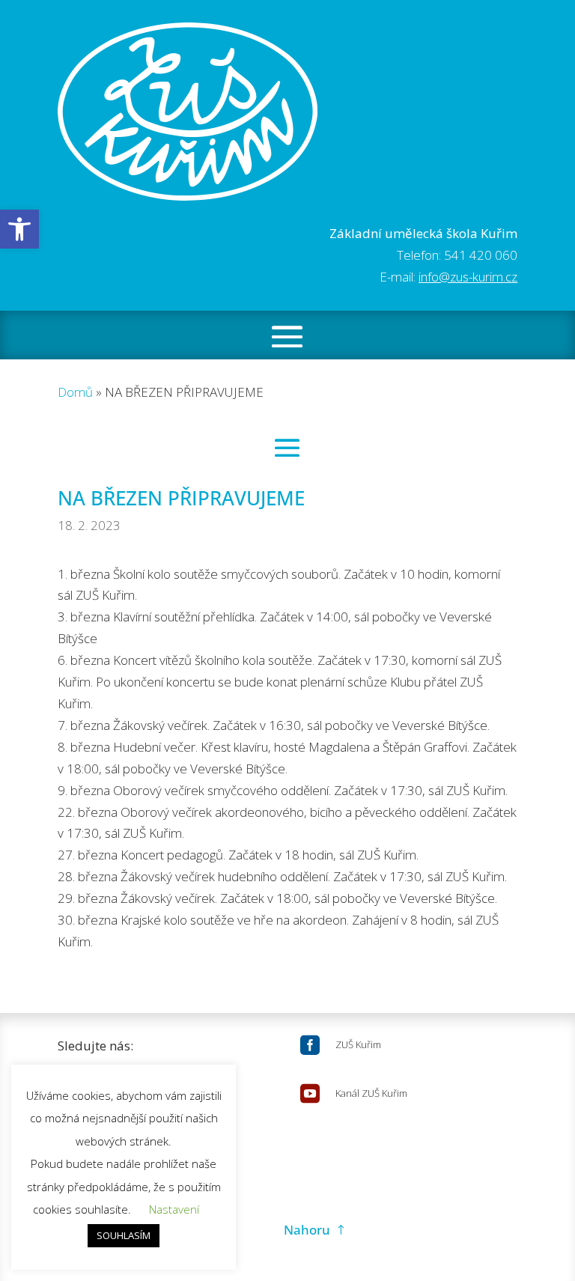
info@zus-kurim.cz (468, 276)
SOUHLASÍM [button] (123, 1235)
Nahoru (307, 1229)
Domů (75, 392)
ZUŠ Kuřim (358, 1044)
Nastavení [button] (174, 1209)
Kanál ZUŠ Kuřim (371, 1093)
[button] (19, 229)
